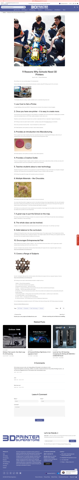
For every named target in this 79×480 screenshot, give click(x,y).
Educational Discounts (63, 477)
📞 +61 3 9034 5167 (4, 4)
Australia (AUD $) (64, 3)
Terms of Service (38, 477)
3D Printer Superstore (11, 477)
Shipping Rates (73, 477)
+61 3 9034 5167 (64, 459)
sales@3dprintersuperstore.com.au (68, 457)
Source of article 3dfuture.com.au (21, 304)
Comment (16, 404)
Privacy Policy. (68, 443)
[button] (3, 1)
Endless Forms (48, 121)
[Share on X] (63, 308)
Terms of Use (61, 443)
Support (2, 2)
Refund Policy (54, 477)
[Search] (24, 7)
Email (41, 398)
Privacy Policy (47, 477)
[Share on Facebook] (60, 308)
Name (15, 398)
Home (4, 12)
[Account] (74, 7)
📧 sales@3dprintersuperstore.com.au (12, 2)
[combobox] (13, 7)
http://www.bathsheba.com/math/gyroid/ (23, 249)
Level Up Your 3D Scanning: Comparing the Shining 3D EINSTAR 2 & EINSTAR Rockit (64, 353)
